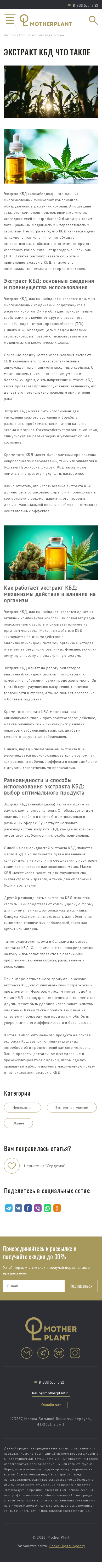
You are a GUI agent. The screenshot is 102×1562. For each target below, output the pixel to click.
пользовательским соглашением (66, 1511)
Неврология (23, 1107)
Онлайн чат (51, 1404)
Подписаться (81, 1286)
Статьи (23, 35)
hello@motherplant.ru (51, 1393)
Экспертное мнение (71, 1107)
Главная (10, 35)
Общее (19, 1123)
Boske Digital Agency (67, 1546)
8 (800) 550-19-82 (85, 5)
